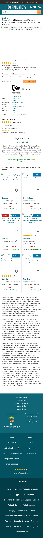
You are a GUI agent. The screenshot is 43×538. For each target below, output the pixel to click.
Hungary (11, 510)
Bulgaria (26, 489)
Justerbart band (17, 102)
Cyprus (18, 495)
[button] (15, 60)
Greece (32, 505)
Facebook (31, 448)
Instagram (31, 453)
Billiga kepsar (21, 400)
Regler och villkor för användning (11, 461)
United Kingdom (31, 526)
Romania (17, 521)
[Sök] (39, 12)
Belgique (18, 489)
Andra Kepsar (17, 96)
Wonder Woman (18, 106)
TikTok (31, 443)
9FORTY (15, 110)
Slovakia (25, 521)
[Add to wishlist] (16, 190)
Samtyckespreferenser (12, 453)
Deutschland (18, 500)
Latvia (32, 510)
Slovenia (34, 521)
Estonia (36, 500)
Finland (11, 505)
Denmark (8, 500)
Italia (26, 510)
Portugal (8, 521)
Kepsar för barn (21, 409)
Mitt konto (11, 443)
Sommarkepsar (21, 397)
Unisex (14, 104)
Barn (14, 100)
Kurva (14, 108)
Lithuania (9, 516)
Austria (10, 489)
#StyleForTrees (11, 448)
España (28, 500)
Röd (13, 112)
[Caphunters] (12, 6)
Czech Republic (29, 495)
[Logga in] (31, 7)
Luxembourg (19, 516)
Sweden (8, 526)
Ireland (20, 510)
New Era (5, 18)
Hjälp (11, 437)
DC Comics (16, 98)
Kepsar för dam (21, 406)
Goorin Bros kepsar (21, 403)
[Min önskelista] (35, 7)
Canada (34, 489)
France (18, 505)
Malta (28, 516)
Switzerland (18, 526)
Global (25, 505)
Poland (35, 516)
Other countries (21, 532)
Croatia (10, 495)
